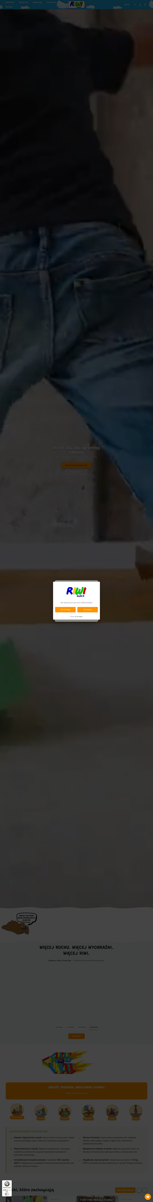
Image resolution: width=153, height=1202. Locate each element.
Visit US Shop (65, 610)
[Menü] (10, 1181)
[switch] (7, 1194)
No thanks (87, 610)
